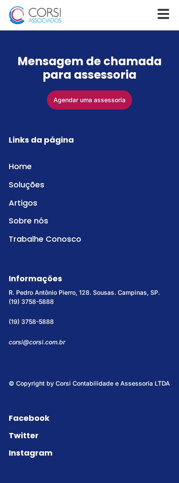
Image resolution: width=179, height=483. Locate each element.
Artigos (23, 202)
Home (20, 166)
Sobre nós (28, 220)
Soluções (26, 184)
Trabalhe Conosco (45, 238)
